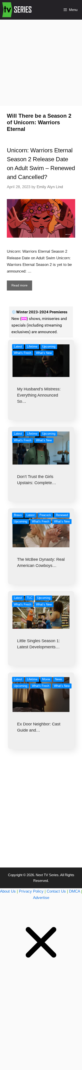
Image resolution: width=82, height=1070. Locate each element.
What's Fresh (22, 353)
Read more (19, 285)
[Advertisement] (41, 62)
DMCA (74, 891)
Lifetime (32, 346)
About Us (8, 891)
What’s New (44, 353)
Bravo (18, 515)
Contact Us (56, 891)
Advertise (41, 898)
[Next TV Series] (17, 10)
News (58, 679)
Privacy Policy (31, 891)
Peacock (45, 515)
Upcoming (48, 346)
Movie (46, 679)
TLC (29, 598)
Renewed (62, 515)
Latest (18, 346)
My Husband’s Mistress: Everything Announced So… (39, 395)
